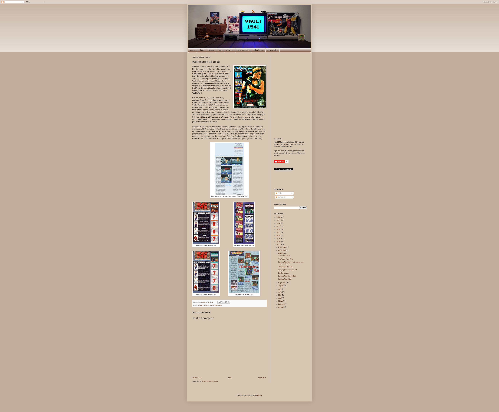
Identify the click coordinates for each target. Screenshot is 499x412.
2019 (279, 238)
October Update (283, 273)
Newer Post (197, 378)
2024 (279, 223)
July (280, 289)
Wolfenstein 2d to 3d (285, 267)
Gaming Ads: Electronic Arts (287, 270)
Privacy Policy (272, 50)
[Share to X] (223, 302)
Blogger (259, 395)
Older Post (262, 378)
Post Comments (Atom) (210, 381)
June (280, 292)
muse (207, 305)
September (282, 283)
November (282, 250)
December (282, 247)
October (281, 253)
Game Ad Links (243, 50)
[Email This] (218, 302)
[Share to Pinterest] (228, 302)
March (280, 301)
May (280, 295)
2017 (279, 245)
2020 (279, 235)
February (281, 304)
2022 (279, 229)
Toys (220, 50)
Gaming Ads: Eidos (284, 279)
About (201, 50)
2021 (279, 232)
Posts (279, 193)
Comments (281, 197)
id (204, 305)
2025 (279, 220)
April (280, 298)
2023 (279, 226)
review (212, 305)
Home (192, 50)
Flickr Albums (258, 50)
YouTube (229, 50)
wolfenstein (218, 305)
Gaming (211, 50)
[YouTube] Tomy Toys (285, 259)
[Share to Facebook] (226, 302)
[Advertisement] (290, 95)
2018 (279, 241)
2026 (279, 217)
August (281, 286)
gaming (200, 305)
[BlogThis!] (221, 302)
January (281, 307)
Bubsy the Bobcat (284, 256)
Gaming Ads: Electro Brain (287, 276)
